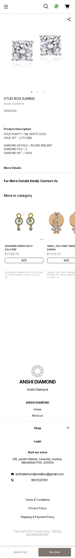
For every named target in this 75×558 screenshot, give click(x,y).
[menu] (6, 6)
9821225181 (39, 480)
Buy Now (54, 552)
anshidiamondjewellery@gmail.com (39, 474)
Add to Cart (20, 552)
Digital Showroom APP (44, 533)
